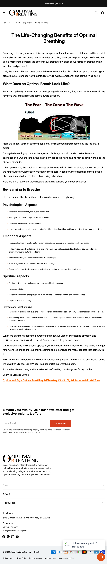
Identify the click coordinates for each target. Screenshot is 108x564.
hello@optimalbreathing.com (15, 538)
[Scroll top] (102, 560)
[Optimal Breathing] (23, 12)
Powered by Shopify (32, 559)
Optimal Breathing (16, 559)
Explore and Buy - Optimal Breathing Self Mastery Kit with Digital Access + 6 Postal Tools (51, 387)
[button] (6, 13)
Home (5, 23)
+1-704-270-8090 (10, 534)
